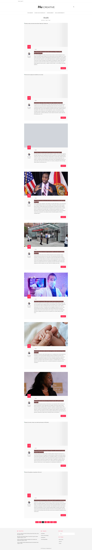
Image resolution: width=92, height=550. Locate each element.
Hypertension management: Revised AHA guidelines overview (50, 500)
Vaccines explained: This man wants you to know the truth (49, 301)
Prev (37, 522)
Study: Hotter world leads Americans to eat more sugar (48, 152)
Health (36, 49)
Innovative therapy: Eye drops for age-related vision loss (48, 103)
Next (55, 522)
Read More (63, 68)
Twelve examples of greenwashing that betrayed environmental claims (27, 542)
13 (51, 522)
